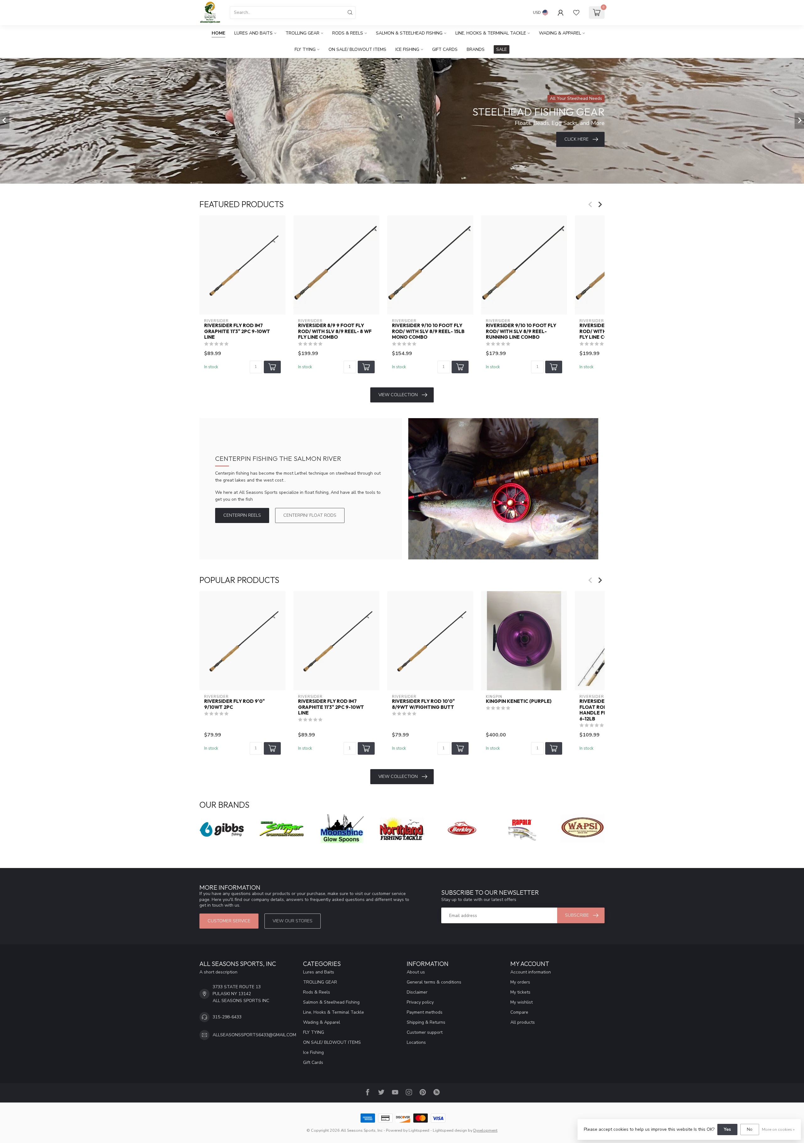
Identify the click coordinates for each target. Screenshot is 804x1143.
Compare (519, 1012)
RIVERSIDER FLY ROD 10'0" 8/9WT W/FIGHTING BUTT (423, 704)
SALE (501, 49)
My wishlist (521, 1002)
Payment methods (425, 1012)
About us (416, 972)
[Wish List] (576, 12)
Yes (727, 1129)
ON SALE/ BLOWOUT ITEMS (357, 49)
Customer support (425, 1032)
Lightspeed (419, 1130)
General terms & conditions (434, 982)
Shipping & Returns (426, 1022)
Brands (476, 49)
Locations (416, 1042)
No (749, 1129)
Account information (530, 972)
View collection (398, 395)
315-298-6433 (227, 1017)
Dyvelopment (485, 1130)
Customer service (229, 921)
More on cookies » (778, 1129)
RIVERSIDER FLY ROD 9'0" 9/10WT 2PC (234, 704)
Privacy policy (420, 1002)
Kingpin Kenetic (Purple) (518, 701)
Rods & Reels (347, 33)
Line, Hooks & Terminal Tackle (490, 33)
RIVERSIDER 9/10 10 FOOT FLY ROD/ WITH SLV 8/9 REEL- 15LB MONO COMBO (428, 331)
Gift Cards (445, 49)
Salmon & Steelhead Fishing (409, 33)
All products (522, 1022)
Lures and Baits (253, 33)
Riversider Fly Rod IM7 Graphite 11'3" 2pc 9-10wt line (237, 331)
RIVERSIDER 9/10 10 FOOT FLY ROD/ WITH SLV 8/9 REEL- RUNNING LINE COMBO (521, 331)
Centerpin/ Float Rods (309, 515)
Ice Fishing (407, 49)
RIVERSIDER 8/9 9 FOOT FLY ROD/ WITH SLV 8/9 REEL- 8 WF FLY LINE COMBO (335, 331)
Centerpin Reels (242, 515)
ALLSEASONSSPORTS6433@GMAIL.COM (254, 1035)
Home (218, 33)
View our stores (292, 921)
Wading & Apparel (560, 33)
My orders (520, 982)
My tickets (520, 992)
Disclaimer (417, 992)
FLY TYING (305, 49)
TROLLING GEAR (302, 33)
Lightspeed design (450, 1130)
